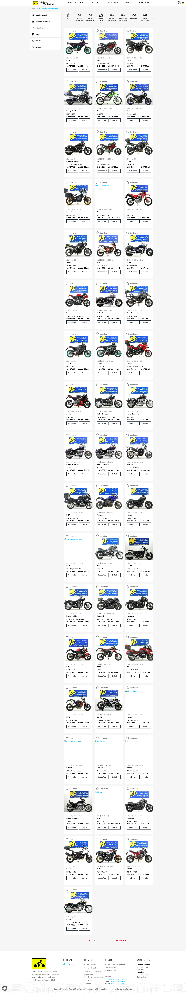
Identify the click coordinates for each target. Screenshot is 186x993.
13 (110, 940)
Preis (48, 34)
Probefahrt (72, 70)
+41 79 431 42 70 (117, 984)
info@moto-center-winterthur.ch (118, 979)
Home (34, 9)
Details (84, 70)
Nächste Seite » (121, 940)
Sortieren (47, 41)
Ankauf (128, 3)
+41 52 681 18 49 (119, 981)
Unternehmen (142, 3)
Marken (95, 3)
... (105, 940)
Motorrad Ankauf (91, 964)
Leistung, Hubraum (47, 21)
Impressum (88, 980)
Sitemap (87, 984)
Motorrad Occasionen (48, 9)
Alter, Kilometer (47, 28)
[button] (4, 988)
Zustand (47, 47)
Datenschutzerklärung (93, 971)
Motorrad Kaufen (76, 3)
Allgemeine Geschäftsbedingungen (93, 976)
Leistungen (111, 3)
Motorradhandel (90, 968)
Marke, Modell (48, 15)
